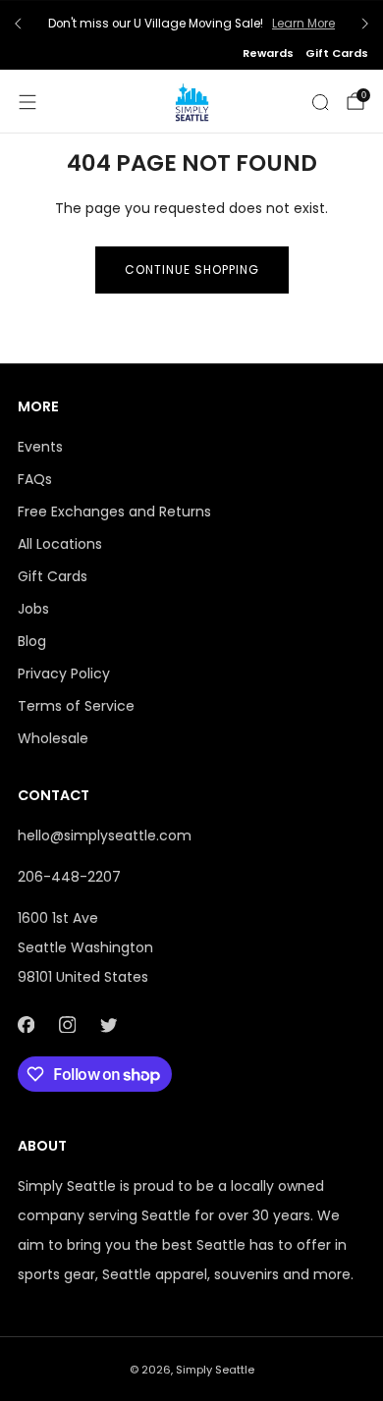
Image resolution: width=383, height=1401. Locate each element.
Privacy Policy (64, 673)
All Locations (60, 544)
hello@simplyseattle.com (105, 835)
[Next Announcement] (365, 23)
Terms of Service (76, 706)
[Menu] (27, 102)
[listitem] (191, 23)
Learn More (303, 23)
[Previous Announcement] (17, 23)
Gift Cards (336, 53)
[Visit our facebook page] (25, 1024)
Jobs (33, 609)
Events (40, 447)
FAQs (35, 479)
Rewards (268, 53)
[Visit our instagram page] (66, 1024)
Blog (32, 641)
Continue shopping (192, 269)
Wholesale (53, 738)
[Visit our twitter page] (108, 1024)
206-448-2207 (69, 877)
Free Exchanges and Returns (114, 511)
